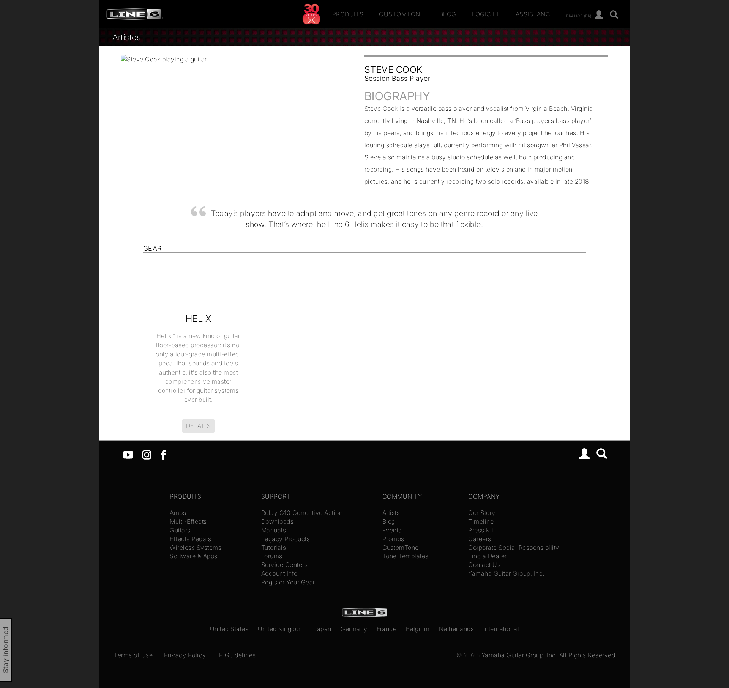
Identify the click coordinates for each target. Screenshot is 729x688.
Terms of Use (133, 655)
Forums (271, 556)
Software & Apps (194, 556)
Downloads (277, 521)
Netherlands (456, 629)
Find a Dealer (487, 556)
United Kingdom (281, 629)
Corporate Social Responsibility (513, 547)
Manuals (273, 530)
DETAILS (198, 426)
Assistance (535, 14)
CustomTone (401, 14)
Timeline (481, 521)
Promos (393, 539)
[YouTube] (128, 454)
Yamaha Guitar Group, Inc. (506, 573)
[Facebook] (163, 454)
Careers (479, 539)
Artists (391, 512)
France (386, 629)
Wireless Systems (195, 547)
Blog (447, 14)
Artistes (126, 37)
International (501, 629)
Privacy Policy (185, 655)
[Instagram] (146, 454)
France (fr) (579, 15)
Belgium (418, 629)
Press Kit (481, 530)
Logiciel (486, 14)
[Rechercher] (614, 15)
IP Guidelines (236, 655)
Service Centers (284, 564)
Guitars (180, 530)
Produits (348, 14)
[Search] (602, 454)
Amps (178, 512)
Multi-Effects (188, 521)
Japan (322, 629)
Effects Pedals (190, 539)
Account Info (279, 573)
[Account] (599, 15)
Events (392, 530)
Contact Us (484, 564)
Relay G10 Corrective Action (302, 512)
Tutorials (273, 547)
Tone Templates (405, 556)
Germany (354, 629)
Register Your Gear (288, 582)
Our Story (481, 512)
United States (229, 629)
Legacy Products (285, 539)
